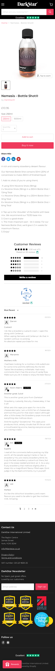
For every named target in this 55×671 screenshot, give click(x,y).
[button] (16, 258)
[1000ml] (18, 121)
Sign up (42, 586)
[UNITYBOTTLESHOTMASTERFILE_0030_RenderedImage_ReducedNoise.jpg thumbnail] (5, 85)
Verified (25, 303)
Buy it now (27, 145)
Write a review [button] (27, 277)
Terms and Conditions (11, 558)
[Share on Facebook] (3, 159)
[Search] (50, 12)
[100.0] (26, 293)
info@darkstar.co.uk (10, 548)
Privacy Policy (7, 554)
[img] (10, 317)
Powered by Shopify (27, 666)
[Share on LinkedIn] (13, 159)
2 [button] (24, 509)
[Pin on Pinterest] (19, 159)
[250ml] (6, 121)
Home (4, 23)
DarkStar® (9, 100)
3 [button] (28, 509)
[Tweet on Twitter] (8, 159)
